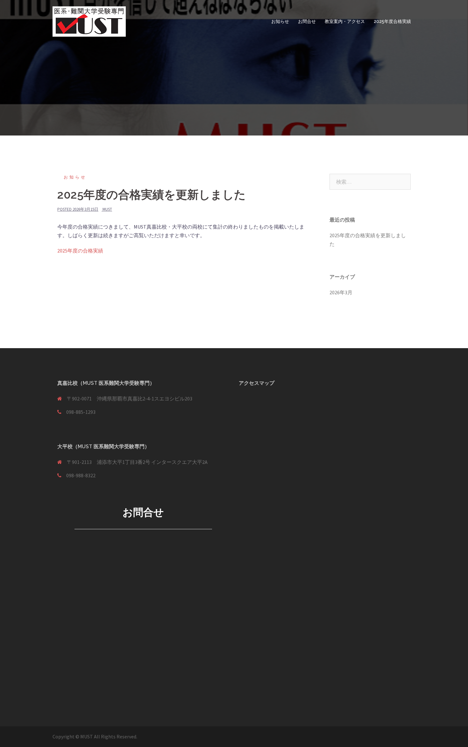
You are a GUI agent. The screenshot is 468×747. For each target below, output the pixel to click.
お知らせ (280, 21)
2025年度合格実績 (392, 21)
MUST (107, 209)
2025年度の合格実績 (80, 250)
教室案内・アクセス (345, 21)
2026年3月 (341, 292)
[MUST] (89, 21)
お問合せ (307, 21)
